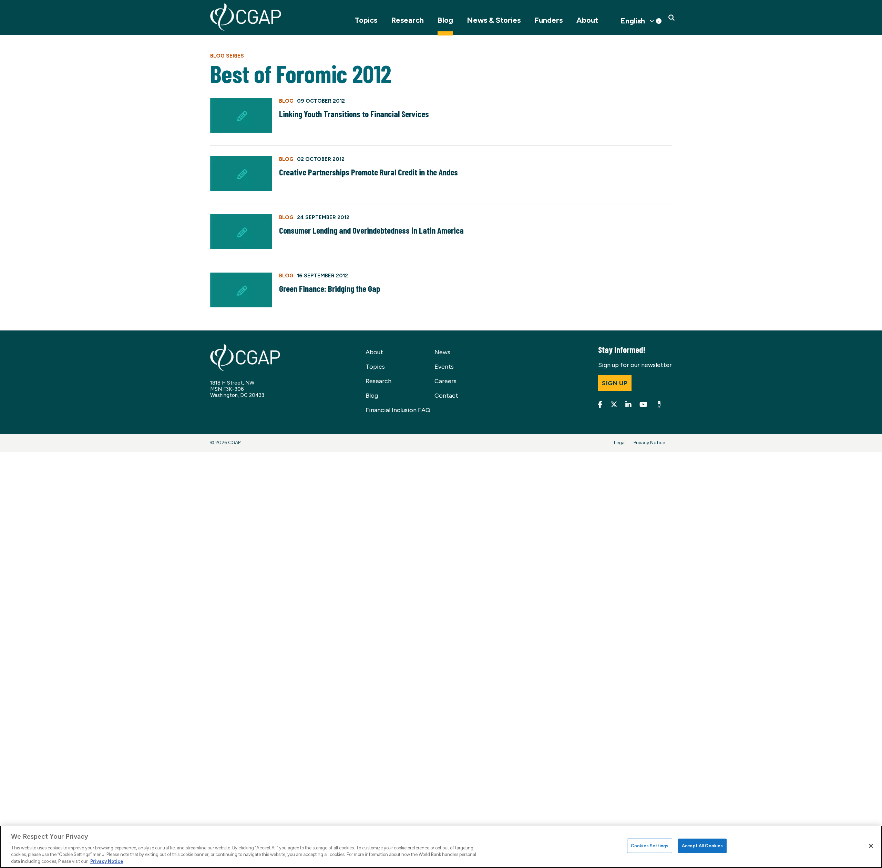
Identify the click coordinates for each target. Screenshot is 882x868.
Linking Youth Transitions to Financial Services (354, 114)
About (587, 20)
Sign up (615, 383)
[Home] (245, 17)
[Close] (871, 846)
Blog (445, 20)
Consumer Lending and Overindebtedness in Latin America (371, 230)
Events (444, 366)
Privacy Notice (649, 443)
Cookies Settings (649, 845)
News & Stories (494, 20)
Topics (366, 20)
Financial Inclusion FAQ (398, 410)
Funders (548, 20)
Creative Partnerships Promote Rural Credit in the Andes (368, 172)
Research (407, 20)
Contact (446, 395)
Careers (445, 381)
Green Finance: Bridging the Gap (329, 288)
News (442, 352)
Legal (620, 443)
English (633, 21)
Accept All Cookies (702, 845)
